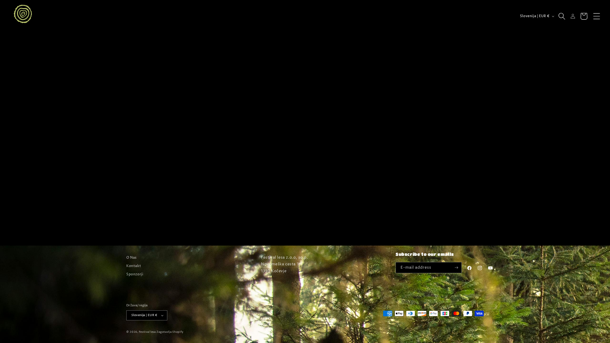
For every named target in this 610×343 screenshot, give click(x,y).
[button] (597, 16)
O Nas (131, 257)
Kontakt (133, 266)
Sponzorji (134, 274)
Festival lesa (147, 332)
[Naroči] (456, 267)
